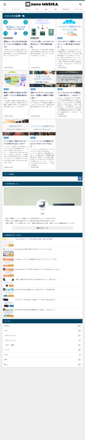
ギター (42, 330)
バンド (60, 38)
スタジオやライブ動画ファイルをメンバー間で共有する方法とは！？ (69, 44)
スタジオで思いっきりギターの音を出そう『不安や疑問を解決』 (42, 44)
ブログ (42, 354)
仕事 (42, 359)
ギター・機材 (35, 38)
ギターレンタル (8, 38)
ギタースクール (42, 335)
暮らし (42, 364)
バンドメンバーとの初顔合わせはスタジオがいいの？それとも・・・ (42, 143)
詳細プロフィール (42, 228)
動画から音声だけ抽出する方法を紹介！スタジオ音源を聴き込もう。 (15, 95)
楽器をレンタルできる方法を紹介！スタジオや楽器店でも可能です (15, 44)
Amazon (42, 326)
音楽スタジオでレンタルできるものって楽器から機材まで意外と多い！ (42, 95)
